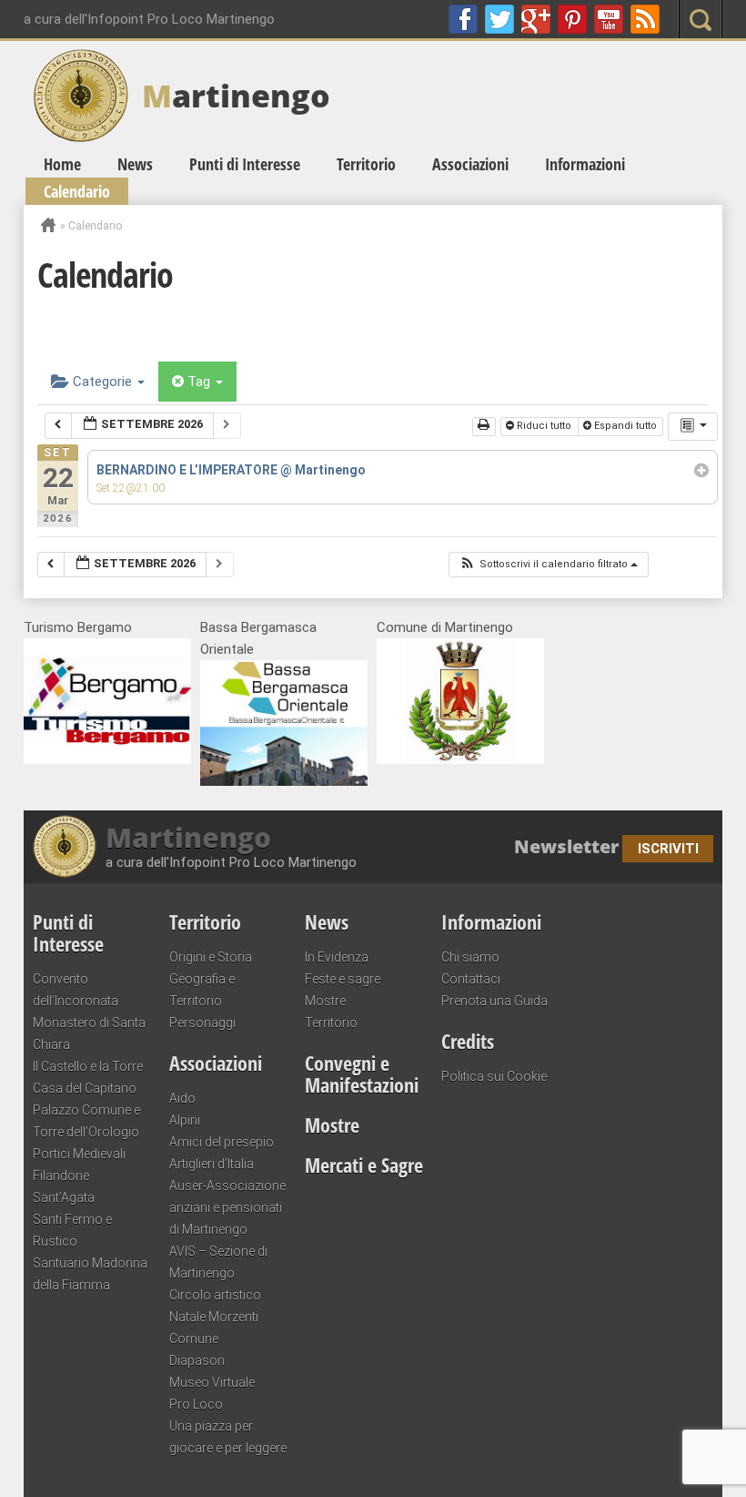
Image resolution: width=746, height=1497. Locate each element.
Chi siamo (470, 957)
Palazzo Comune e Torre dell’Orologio (86, 1121)
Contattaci (470, 979)
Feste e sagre (342, 979)
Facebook (463, 19)
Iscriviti (668, 848)
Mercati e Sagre (364, 1165)
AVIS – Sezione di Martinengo (218, 1262)
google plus (535, 19)
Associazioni (470, 164)
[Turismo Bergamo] (107, 759)
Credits (467, 1041)
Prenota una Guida (494, 1000)
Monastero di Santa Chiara (89, 1033)
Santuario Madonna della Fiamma (90, 1274)
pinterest (572, 19)
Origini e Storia (210, 957)
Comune (193, 1338)
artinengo (236, 96)
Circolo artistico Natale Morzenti (215, 1306)
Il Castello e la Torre (88, 1066)
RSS (645, 19)
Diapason (197, 1360)
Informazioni (585, 164)
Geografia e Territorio (202, 990)
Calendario (77, 191)
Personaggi (202, 1022)
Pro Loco (196, 1404)
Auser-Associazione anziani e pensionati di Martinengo (227, 1207)
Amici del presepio (221, 1142)
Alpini (184, 1120)
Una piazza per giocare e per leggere (228, 1437)
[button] (548, 565)
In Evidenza (336, 957)
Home (62, 164)
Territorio (366, 164)
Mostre (325, 1000)
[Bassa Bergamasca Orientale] (284, 781)
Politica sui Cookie (494, 1076)
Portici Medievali (79, 1153)
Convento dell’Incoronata (75, 990)
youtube (608, 19)
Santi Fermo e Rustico (72, 1230)
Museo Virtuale (212, 1382)
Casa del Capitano (84, 1088)
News (135, 164)
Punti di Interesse (244, 164)
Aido (182, 1098)
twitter (499, 19)
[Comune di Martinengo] (460, 759)
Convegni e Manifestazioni (361, 1073)
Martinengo (188, 837)
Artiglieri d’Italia (211, 1163)
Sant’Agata (64, 1197)
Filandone (61, 1175)
